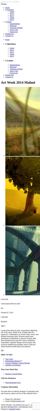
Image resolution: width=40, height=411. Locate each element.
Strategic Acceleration (13, 365)
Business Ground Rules (13, 374)
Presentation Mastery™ (13, 361)
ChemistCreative (14, 409)
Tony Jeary (9, 359)
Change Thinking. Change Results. (17, 363)
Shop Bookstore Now (13, 383)
